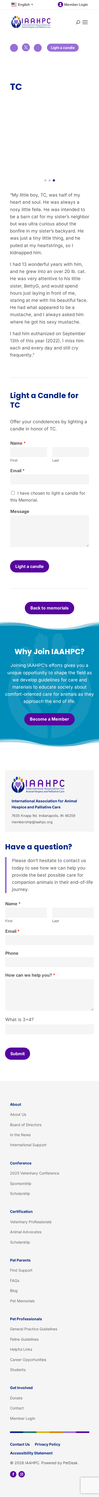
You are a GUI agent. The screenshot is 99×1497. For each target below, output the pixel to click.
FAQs (14, 1280)
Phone (11, 953)
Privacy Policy (47, 1444)
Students (18, 1369)
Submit (17, 1053)
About (15, 1104)
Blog (14, 1290)
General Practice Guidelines (33, 1329)
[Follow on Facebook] (13, 1474)
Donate (16, 1398)
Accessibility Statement (31, 1453)
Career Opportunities (28, 1359)
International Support (28, 1145)
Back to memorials (49, 608)
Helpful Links (21, 1349)
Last (55, 460)
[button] (45, 180)
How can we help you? (30, 975)
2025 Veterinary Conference (34, 1173)
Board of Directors (25, 1124)
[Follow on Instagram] (21, 1474)
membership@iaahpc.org (32, 822)
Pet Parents (20, 1260)
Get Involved (21, 1387)
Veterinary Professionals (30, 1222)
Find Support (21, 1270)
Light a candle (63, 47)
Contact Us (20, 1444)
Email (17, 470)
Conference (20, 1163)
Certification (21, 1211)
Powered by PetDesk (59, 1462)
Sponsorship (20, 1183)
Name (18, 443)
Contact (17, 1408)
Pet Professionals (26, 1319)
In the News (20, 1134)
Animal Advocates (25, 1232)
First (13, 460)
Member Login (76, 4)
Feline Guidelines (24, 1339)
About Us (18, 1114)
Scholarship (20, 1193)
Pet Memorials (22, 1301)
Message (19, 511)
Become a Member (49, 719)
